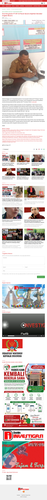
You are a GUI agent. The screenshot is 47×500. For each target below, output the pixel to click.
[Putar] (3, 335)
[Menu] (3, 3)
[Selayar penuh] (43, 335)
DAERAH (6, 11)
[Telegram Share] (41, 149)
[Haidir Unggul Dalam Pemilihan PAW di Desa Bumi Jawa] (23, 158)
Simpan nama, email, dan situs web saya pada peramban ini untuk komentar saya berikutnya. (21, 273)
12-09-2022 (34, 102)
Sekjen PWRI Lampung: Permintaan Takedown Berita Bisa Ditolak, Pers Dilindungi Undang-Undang (22, 139)
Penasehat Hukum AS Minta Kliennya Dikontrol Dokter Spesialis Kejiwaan (17, 134)
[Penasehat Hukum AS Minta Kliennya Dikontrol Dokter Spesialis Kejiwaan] (38, 158)
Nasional (10, 11)
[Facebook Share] (34, 149)
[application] (23, 325)
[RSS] (24, 492)
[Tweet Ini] (37, 149)
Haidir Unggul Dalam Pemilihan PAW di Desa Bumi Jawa (13, 132)
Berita (3, 11)
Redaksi (6, 17)
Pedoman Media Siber (25, 495)
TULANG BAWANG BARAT (17, 11)
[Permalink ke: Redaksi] (3, 18)
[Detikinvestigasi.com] (8, 3)
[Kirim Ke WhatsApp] (44, 149)
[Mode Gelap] (42, 3)
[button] (23, 325)
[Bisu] (41, 335)
